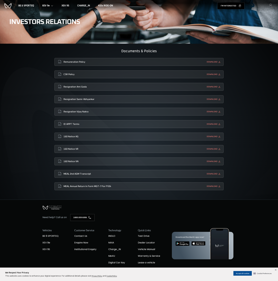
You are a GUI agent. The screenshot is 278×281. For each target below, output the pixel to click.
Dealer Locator (146, 242)
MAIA (111, 242)
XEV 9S (46, 249)
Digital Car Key (116, 262)
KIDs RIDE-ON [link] (105, 5)
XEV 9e (46, 242)
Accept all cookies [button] (242, 273)
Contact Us (80, 236)
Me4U (111, 256)
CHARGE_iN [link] (83, 5)
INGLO (111, 236)
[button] (262, 273)
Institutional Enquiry (85, 249)
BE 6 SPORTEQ (50, 236)
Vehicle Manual (146, 249)
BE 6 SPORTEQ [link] (26, 5)
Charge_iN (114, 249)
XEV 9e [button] (46, 5)
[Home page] (52, 209)
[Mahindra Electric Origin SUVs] (8, 5)
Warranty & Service (149, 256)
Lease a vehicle (146, 262)
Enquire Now (81, 242)
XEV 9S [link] (65, 5)
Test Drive (143, 236)
